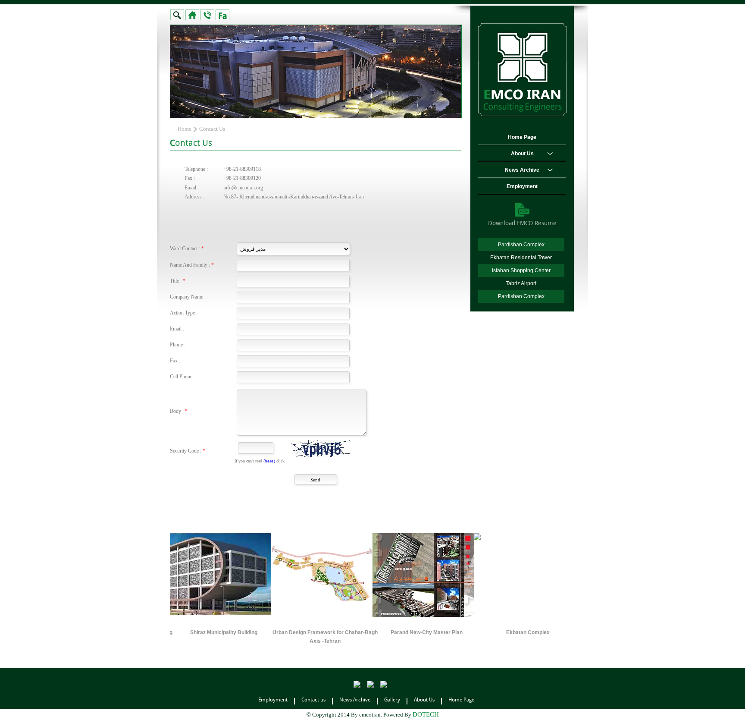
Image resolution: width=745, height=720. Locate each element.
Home (184, 129)
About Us (522, 154)
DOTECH (426, 714)
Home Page (522, 137)
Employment (522, 186)
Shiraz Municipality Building (186, 632)
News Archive (522, 170)
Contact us (313, 700)
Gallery (392, 700)
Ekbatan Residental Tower (521, 258)
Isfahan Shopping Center (521, 270)
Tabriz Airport (521, 283)
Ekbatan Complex (490, 632)
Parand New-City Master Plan (389, 632)
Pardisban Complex (521, 245)
